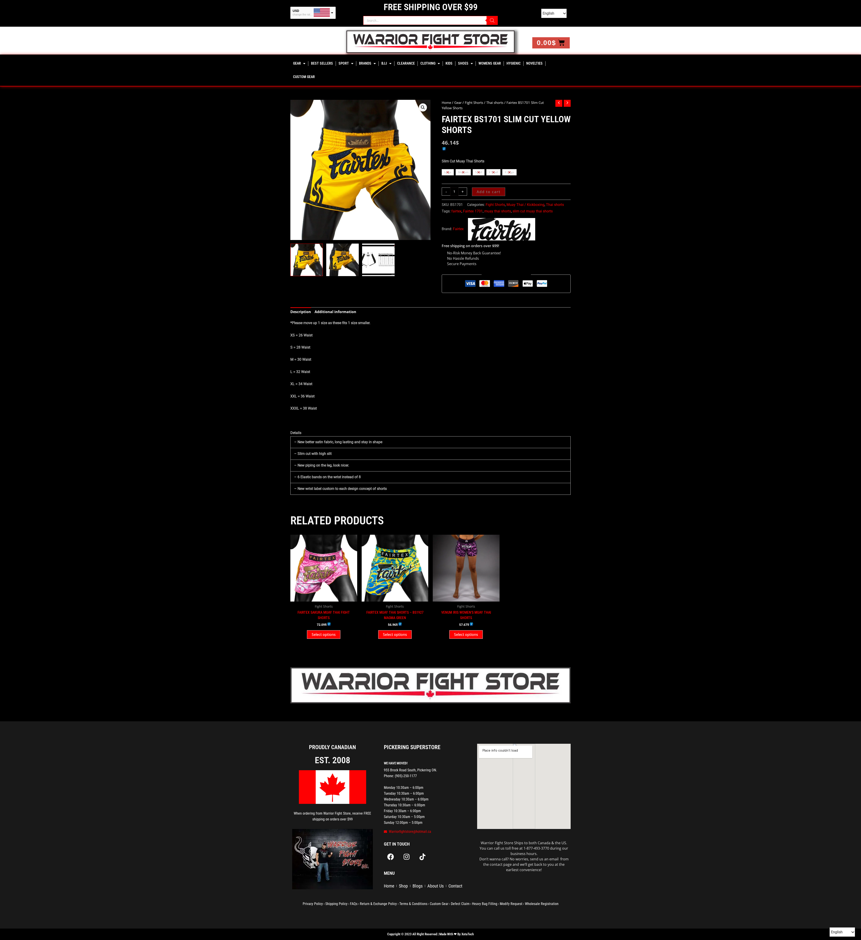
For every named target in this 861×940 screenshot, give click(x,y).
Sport (344, 63)
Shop (403, 886)
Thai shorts (494, 102)
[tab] (430, 372)
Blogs (418, 886)
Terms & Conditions (413, 904)
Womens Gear (489, 63)
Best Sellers (322, 63)
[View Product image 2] (342, 260)
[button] (423, 107)
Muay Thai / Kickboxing (525, 205)
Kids (449, 63)
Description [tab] (300, 311)
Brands (365, 63)
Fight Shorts (474, 102)
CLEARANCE (406, 63)
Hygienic (514, 63)
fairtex (456, 211)
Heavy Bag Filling (484, 904)
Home (446, 102)
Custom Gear (304, 77)
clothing (427, 63)
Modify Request (511, 904)
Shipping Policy (336, 904)
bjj (384, 63)
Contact (455, 886)
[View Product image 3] (378, 260)
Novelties (534, 63)
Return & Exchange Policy (378, 904)
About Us (435, 886)
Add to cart (488, 191)
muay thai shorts (497, 211)
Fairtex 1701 (473, 211)
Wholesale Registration (542, 904)
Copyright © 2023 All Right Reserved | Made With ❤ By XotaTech (430, 934)
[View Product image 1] (306, 260)
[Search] (492, 20)
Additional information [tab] (335, 311)
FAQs (353, 904)
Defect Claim (460, 904)
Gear (297, 63)
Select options (324, 634)
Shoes (463, 63)
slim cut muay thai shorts (533, 211)
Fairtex (458, 229)
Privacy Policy (313, 904)
